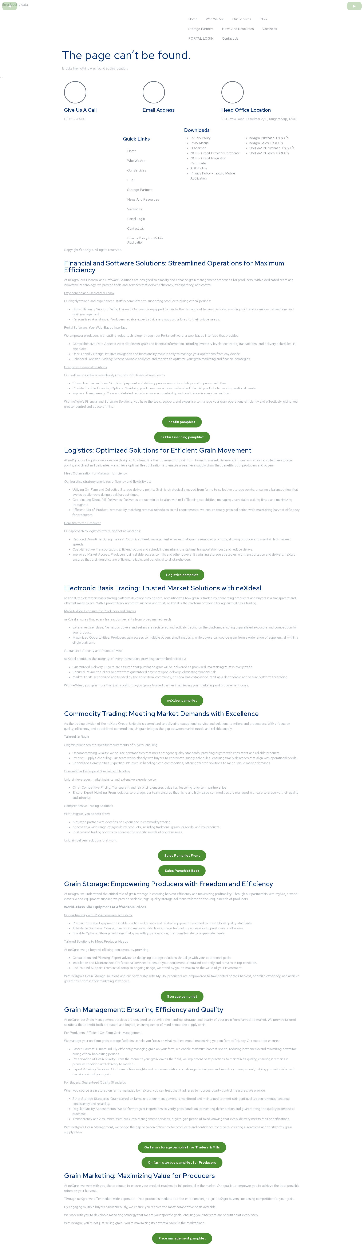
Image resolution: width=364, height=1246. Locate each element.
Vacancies (269, 29)
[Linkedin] (80, 150)
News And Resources (238, 29)
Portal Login (136, 219)
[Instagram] (92, 150)
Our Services (241, 19)
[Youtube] (103, 150)
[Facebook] (69, 150)
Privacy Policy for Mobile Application (145, 240)
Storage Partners (201, 29)
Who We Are (215, 19)
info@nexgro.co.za (156, 119)
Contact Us (230, 38)
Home (192, 19)
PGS (263, 19)
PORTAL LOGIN (201, 38)
